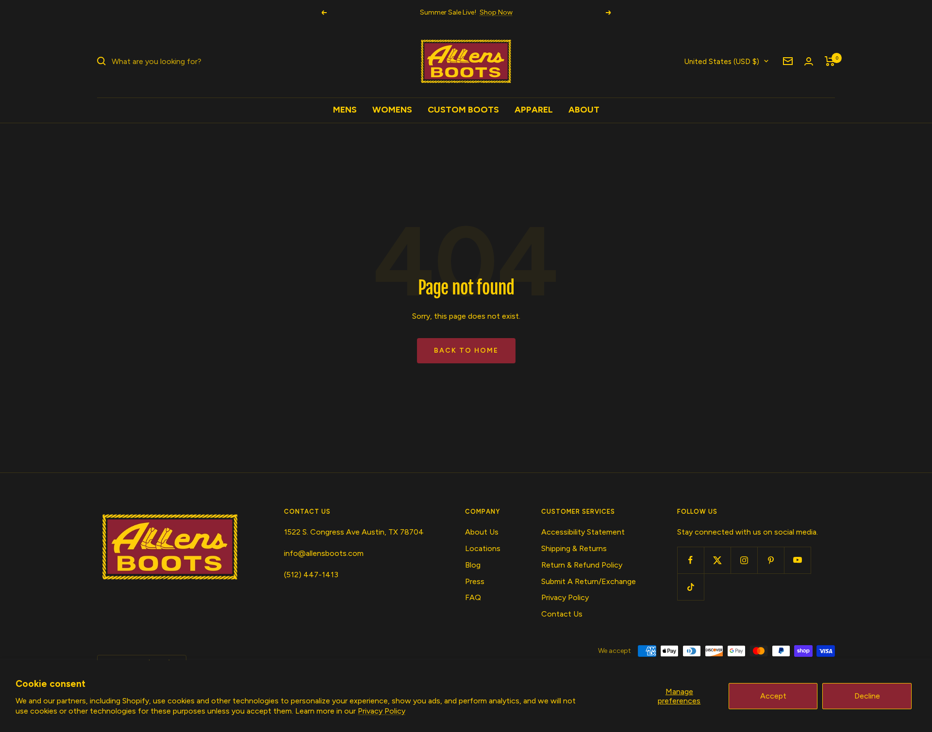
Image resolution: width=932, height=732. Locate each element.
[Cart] (830, 61)
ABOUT (583, 109)
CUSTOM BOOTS (463, 109)
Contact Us (561, 613)
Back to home (466, 350)
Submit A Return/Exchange (588, 581)
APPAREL (534, 109)
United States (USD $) (721, 61)
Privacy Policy (381, 711)
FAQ (473, 597)
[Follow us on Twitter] (717, 560)
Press (474, 581)
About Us (482, 532)
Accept (773, 695)
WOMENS (392, 109)
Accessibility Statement (583, 532)
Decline (867, 695)
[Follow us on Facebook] (690, 560)
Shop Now (496, 12)
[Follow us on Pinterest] (770, 560)
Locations (482, 548)
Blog (473, 564)
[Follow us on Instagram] (744, 560)
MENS (345, 109)
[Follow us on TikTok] (690, 586)
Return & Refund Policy (581, 564)
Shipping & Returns (574, 548)
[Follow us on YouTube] (797, 560)
